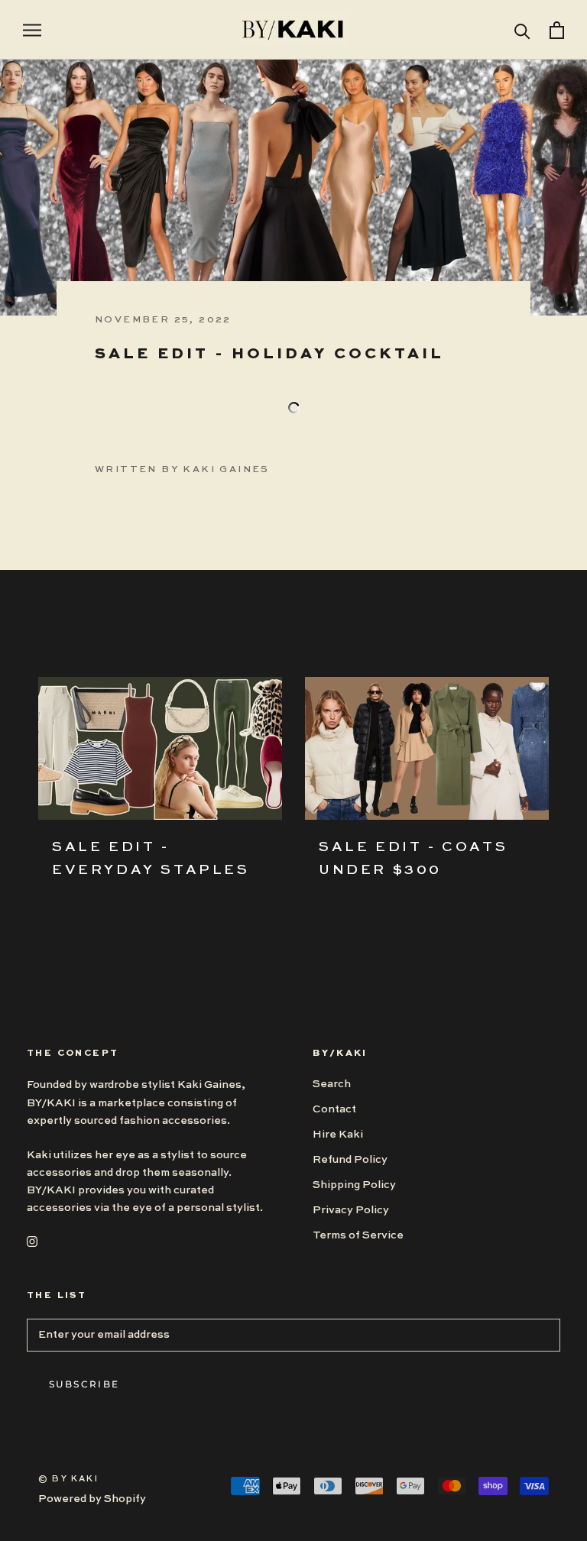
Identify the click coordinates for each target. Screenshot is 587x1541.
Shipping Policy (354, 1185)
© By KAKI (68, 1479)
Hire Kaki (338, 1134)
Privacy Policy (351, 1210)
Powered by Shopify (92, 1499)
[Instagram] (32, 1241)
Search (332, 1084)
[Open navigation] (32, 30)
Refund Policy (350, 1159)
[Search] (522, 30)
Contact (334, 1109)
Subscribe (84, 1384)
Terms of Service (358, 1235)
